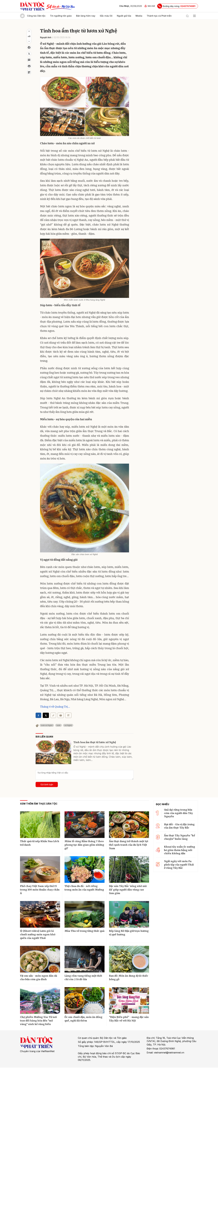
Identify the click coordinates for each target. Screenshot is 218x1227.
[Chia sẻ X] (46, 715)
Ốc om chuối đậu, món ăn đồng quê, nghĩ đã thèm (83, 1019)
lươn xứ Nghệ (46, 725)
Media (139, 15)
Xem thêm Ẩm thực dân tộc (38, 803)
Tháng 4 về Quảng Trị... (55, 706)
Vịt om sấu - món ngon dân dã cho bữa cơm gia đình (38, 977)
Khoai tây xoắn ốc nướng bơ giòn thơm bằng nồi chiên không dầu (179, 850)
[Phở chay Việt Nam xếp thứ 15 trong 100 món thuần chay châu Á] (40, 869)
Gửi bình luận (46, 784)
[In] (61, 715)
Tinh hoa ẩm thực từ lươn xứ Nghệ (94, 742)
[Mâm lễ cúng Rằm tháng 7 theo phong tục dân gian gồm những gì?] (85, 824)
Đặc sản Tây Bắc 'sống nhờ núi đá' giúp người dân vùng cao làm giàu (128, 890)
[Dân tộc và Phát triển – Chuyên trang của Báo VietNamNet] (32, 6)
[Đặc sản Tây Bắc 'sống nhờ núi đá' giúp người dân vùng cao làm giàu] (129, 869)
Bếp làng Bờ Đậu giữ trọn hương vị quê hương (129, 932)
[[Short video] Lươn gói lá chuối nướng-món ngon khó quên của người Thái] (40, 914)
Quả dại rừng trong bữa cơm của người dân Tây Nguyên (178, 813)
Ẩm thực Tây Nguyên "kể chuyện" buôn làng (179, 837)
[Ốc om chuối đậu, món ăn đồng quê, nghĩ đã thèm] (85, 1000)
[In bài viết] (29, 66)
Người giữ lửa (124, 15)
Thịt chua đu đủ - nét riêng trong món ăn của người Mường (84, 888)
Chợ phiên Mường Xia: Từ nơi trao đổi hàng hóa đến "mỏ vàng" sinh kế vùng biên (38, 1021)
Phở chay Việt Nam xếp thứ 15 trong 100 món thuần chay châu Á (39, 890)
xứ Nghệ (68, 725)
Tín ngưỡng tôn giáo (61, 15)
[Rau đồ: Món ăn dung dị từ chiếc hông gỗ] (129, 959)
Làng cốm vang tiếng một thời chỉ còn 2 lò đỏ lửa (83, 977)
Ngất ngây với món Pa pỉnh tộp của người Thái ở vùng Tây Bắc (179, 864)
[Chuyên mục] (194, 16)
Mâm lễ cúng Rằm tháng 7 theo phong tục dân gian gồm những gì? (84, 845)
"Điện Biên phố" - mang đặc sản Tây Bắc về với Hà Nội (129, 1019)
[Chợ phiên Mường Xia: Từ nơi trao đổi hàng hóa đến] (40, 1000)
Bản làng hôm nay (85, 15)
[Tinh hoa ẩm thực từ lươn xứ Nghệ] (53, 752)
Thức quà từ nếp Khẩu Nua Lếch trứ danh (39, 843)
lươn (58, 725)
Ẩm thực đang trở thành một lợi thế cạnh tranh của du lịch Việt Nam (128, 845)
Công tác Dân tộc (36, 15)
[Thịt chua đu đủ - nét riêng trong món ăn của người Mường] (85, 869)
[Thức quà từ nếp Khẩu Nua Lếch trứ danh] (40, 824)
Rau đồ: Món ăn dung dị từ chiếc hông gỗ (128, 977)
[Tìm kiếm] (187, 15)
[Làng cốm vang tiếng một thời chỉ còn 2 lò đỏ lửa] (85, 959)
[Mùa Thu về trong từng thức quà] (85, 914)
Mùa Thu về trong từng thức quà (84, 930)
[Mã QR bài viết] (29, 72)
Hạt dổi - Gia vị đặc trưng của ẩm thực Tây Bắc (179, 826)
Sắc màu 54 (106, 15)
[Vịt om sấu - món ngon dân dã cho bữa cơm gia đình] (40, 959)
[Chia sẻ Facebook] (29, 47)
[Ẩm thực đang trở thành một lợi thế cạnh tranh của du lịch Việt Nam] (129, 824)
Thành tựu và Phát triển (159, 15)
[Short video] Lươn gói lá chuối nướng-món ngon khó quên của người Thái (37, 934)
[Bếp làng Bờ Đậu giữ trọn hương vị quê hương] (129, 914)
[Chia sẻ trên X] (29, 53)
